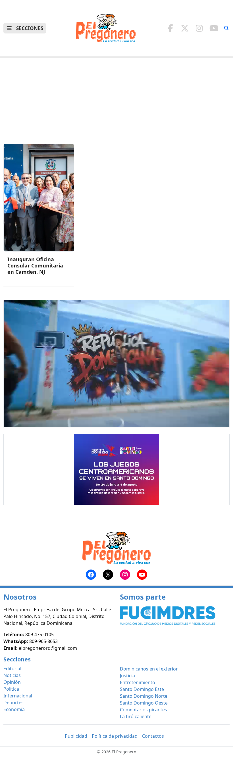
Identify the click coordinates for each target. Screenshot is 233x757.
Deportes (13, 702)
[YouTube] (214, 28)
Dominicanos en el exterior (149, 669)
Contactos (153, 736)
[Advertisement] (116, 104)
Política (11, 689)
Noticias (12, 675)
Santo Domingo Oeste (144, 703)
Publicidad (76, 736)
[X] (185, 28)
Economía (14, 709)
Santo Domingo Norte (143, 696)
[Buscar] (226, 28)
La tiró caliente (135, 716)
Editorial (12, 668)
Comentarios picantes (143, 710)
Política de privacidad (115, 736)
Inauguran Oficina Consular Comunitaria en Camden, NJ (35, 265)
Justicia (127, 675)
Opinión (12, 682)
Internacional (17, 696)
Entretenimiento (137, 682)
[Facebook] (170, 28)
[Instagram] (199, 28)
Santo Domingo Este (142, 689)
